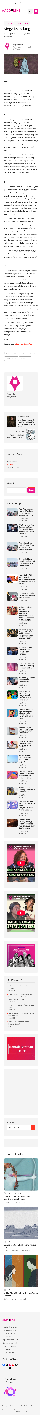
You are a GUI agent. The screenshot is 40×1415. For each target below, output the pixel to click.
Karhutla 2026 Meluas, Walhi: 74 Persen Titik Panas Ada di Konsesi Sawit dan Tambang (27, 824)
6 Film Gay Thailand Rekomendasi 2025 (21, 1006)
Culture (9, 23)
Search (10, 483)
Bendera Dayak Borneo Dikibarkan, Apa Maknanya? (26, 730)
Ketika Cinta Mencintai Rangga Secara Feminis (21, 1294)
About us (5, 1410)
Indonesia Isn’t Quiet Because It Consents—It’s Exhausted (27, 595)
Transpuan (25, 359)
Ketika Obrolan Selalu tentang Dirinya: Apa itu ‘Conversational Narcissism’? (25, 695)
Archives (10, 1122)
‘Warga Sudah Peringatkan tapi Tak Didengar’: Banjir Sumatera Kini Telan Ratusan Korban (21, 996)
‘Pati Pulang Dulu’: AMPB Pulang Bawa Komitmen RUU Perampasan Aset (26, 546)
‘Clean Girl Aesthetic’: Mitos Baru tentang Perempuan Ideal (27, 666)
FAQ (26, 1411)
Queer (32, 353)
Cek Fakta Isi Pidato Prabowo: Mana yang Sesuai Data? (26, 744)
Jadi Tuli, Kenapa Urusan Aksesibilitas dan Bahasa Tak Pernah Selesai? (26, 775)
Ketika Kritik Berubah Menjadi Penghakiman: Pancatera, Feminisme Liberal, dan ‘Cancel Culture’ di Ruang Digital (27, 613)
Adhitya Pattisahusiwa (23, 344)
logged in (11, 464)
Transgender (11, 359)
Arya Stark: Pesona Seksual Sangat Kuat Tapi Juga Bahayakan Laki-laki (26, 423)
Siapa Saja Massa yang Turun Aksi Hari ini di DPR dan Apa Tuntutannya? (27, 562)
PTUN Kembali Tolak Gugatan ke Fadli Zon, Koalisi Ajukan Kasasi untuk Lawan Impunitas (27, 529)
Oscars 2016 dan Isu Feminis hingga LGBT (20, 1246)
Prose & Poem (22, 23)
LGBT (15, 353)
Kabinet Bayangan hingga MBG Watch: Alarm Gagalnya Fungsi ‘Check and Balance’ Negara (26, 634)
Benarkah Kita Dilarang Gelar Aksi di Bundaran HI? (27, 790)
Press (18, 1411)
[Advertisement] (20, 1092)
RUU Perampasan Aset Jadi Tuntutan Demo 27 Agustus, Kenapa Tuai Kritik (26, 512)
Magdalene (17, 45)
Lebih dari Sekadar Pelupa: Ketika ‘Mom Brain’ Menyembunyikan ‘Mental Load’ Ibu (27, 805)
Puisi (23, 353)
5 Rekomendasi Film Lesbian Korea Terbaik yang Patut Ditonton (21, 987)
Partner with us (32, 1410)
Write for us (18, 1410)
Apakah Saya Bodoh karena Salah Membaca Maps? (27, 680)
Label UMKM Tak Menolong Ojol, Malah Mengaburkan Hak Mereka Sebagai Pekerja (27, 579)
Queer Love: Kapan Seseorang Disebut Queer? (20, 1023)
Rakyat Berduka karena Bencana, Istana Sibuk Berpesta (25, 759)
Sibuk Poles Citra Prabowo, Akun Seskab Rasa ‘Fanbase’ (25, 651)
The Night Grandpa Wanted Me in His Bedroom (21, 1014)
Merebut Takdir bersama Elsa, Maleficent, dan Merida (17, 1198)
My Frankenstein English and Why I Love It (15, 436)
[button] (36, 11)
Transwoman (11, 364)
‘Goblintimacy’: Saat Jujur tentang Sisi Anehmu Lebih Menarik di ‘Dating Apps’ (26, 714)
